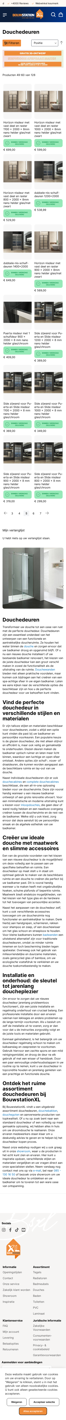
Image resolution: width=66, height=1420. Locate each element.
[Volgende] (47, 513)
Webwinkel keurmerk (40, 3)
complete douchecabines (43, 781)
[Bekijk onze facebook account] (10, 1229)
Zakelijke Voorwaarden (41, 1327)
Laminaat (39, 1313)
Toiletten (38, 1301)
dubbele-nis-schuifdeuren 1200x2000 (46, 194)
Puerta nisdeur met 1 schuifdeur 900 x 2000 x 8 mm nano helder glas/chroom (16, 338)
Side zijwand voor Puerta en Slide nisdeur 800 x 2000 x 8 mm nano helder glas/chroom (48, 480)
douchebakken (47, 1110)
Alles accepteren (33, 1411)
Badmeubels (41, 1284)
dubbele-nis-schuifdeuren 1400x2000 (15, 264)
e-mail (37, 1170)
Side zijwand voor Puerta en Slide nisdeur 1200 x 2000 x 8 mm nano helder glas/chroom (48, 340)
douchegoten (11, 1114)
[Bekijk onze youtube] (23, 1229)
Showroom (10, 1295)
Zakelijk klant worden (16, 1290)
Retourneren (10, 1349)
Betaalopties (11, 1343)
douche (29, 646)
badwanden (50, 934)
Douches (38, 1290)
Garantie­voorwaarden (47, 1355)
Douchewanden (45, 669)
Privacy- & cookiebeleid (41, 1347)
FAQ (5, 1325)
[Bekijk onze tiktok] (17, 1229)
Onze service (11, 1284)
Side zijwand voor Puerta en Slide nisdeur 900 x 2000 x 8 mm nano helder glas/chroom (17, 480)
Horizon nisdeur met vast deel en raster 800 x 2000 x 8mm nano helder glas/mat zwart (16, 199)
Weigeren (16, 1402)
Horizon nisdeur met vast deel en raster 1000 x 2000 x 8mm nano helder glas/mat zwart (47, 129)
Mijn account (11, 1331)
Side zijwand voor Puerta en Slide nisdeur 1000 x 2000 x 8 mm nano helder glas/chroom (48, 410)
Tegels (37, 1272)
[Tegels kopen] (28, 15)
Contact (8, 1278)
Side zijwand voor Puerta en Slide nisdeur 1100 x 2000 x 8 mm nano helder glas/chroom (17, 410)
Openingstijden (12, 1272)
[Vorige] (5, 513)
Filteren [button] (13, 43)
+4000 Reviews (14, 3)
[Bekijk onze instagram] (4, 1229)
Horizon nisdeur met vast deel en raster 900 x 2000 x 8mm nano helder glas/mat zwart (47, 269)
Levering (8, 1337)
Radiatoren (40, 1278)
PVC (35, 1307)
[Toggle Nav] (5, 15)
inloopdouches (30, 805)
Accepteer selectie (44, 1402)
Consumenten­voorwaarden (42, 1337)
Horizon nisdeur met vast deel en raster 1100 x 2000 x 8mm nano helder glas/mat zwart (16, 129)
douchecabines (12, 781)
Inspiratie (8, 1301)
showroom (23, 1151)
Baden (37, 1295)
